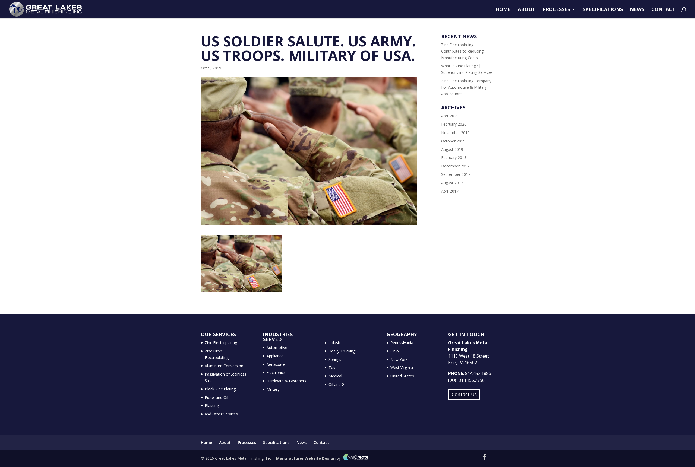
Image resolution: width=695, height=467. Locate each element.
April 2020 (450, 115)
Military (273, 389)
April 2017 (450, 191)
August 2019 (452, 149)
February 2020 (453, 124)
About (526, 9)
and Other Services (221, 414)
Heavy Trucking (341, 351)
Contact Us (464, 394)
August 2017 (452, 182)
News (637, 9)
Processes (556, 9)
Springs (334, 359)
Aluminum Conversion (224, 365)
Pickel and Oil (216, 397)
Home (503, 9)
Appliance (275, 355)
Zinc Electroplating (221, 342)
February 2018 (453, 157)
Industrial (336, 342)
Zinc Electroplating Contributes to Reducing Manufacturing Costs (462, 51)
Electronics (276, 372)
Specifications (603, 9)
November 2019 (455, 132)
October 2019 (453, 141)
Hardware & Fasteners (286, 380)
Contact (663, 9)
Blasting (212, 405)
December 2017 (455, 166)
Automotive (277, 347)
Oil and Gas (338, 384)
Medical (335, 376)
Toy (331, 367)
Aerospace (276, 364)
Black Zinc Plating (220, 389)
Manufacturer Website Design (306, 458)
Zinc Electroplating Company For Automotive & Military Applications (466, 87)
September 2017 (455, 174)
